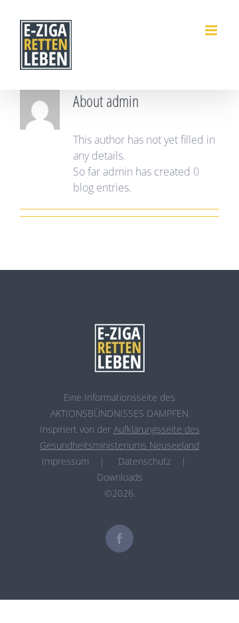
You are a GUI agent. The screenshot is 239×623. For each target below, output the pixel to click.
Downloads (120, 477)
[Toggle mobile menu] (212, 30)
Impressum (65, 461)
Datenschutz (144, 461)
